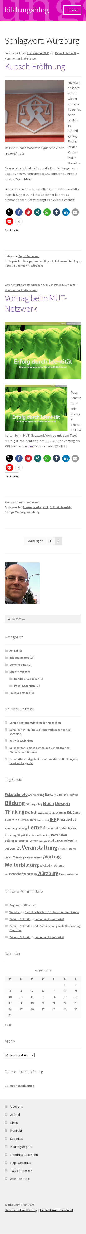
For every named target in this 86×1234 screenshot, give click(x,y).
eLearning (12, 820)
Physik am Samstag (38, 835)
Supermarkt (21, 265)
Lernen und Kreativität (49, 919)
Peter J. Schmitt (65, 53)
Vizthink (29, 857)
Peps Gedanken (21, 1163)
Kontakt (16, 1130)
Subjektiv (16, 1139)
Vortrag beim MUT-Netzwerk (36, 303)
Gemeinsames (18, 664)
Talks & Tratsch (19, 693)
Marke (37, 507)
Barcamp (52, 794)
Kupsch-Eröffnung (35, 66)
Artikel (13, 651)
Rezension (59, 835)
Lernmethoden (57, 828)
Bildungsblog (33, 804)
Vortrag (20, 512)
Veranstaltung (39, 847)
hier (31, 446)
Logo (77, 261)
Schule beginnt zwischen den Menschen (35, 723)
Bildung (15, 803)
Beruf (62, 795)
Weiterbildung (22, 864)
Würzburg (37, 265)
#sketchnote (16, 794)
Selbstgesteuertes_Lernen (21, 840)
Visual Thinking (14, 857)
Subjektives (17, 672)
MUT (45, 507)
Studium (53, 840)
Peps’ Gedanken (29, 256)
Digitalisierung (45, 812)
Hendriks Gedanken (26, 679)
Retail (9, 265)
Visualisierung (67, 848)
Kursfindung (11, 828)
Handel (38, 261)
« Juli (8, 1025)
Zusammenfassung (68, 874)
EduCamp (74, 812)
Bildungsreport (19, 657)
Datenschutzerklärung (19, 1086)
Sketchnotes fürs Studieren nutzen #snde (52, 912)
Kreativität (66, 819)
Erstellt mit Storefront (56, 1210)
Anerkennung (36, 795)
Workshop (30, 874)
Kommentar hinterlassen (21, 58)
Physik (21, 835)
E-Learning (60, 812)
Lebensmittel (63, 261)
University (70, 840)
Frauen (27, 507)
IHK (53, 819)
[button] (34, 111)
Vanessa (14, 912)
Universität (13, 848)
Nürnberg (11, 835)
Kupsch (49, 261)
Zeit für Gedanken (21, 741)
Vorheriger (35, 541)
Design (27, 261)
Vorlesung (39, 857)
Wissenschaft (14, 874)
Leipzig (22, 828)
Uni (61, 840)
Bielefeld (72, 795)
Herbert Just (43, 820)
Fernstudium (28, 820)
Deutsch (31, 812)
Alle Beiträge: (20, 1179)
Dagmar (14, 905)
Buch (48, 803)
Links (14, 1123)
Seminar (43, 840)
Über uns (29, 905)
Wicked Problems (52, 865)
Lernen (37, 827)
